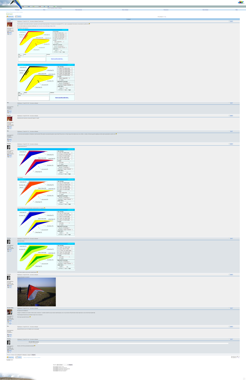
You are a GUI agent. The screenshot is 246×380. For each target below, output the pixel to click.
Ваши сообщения (205, 9)
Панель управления (78, 9)
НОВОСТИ (26, 6)
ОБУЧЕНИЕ (51, 6)
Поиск (44, 9)
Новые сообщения (125, 9)
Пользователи (166, 9)
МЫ (56, 6)
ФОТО (46, 6)
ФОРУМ (42, 6)
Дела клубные (20, 12)
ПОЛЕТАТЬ (36, 6)
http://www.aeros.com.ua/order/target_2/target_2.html (46, 25)
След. (165, 16)
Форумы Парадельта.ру (11, 12)
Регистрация (17, 9)
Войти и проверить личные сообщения (55, 8)
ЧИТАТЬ (31, 6)
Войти (237, 9)
